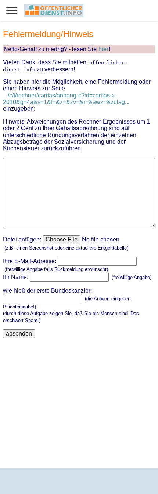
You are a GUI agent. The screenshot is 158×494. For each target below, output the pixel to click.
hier (103, 49)
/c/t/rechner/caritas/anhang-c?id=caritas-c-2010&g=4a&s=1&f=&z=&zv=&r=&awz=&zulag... (66, 98)
